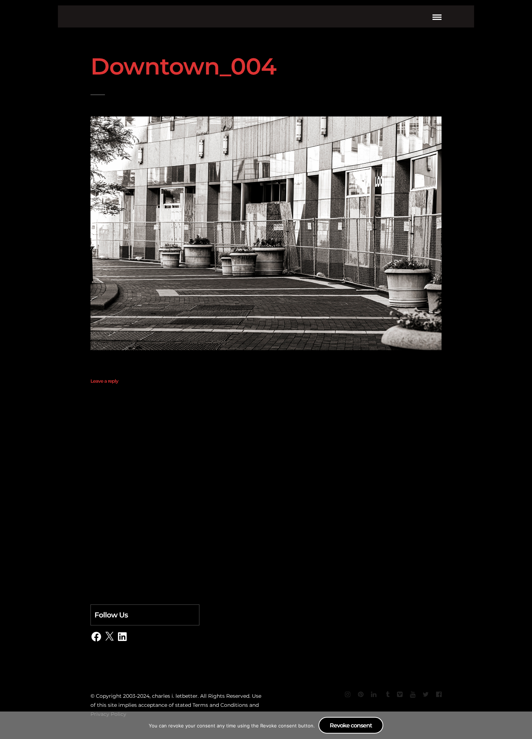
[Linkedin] (373, 694)
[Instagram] (347, 694)
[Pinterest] (360, 694)
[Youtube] (412, 694)
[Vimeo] (399, 694)
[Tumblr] (386, 694)
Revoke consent (351, 725)
